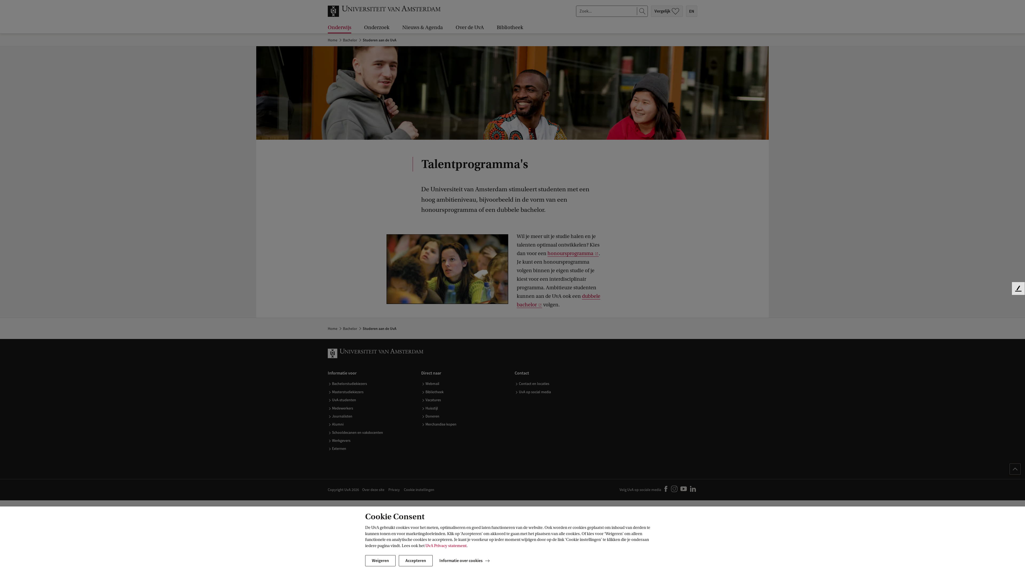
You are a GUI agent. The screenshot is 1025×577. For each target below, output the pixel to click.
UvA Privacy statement (446, 545)
